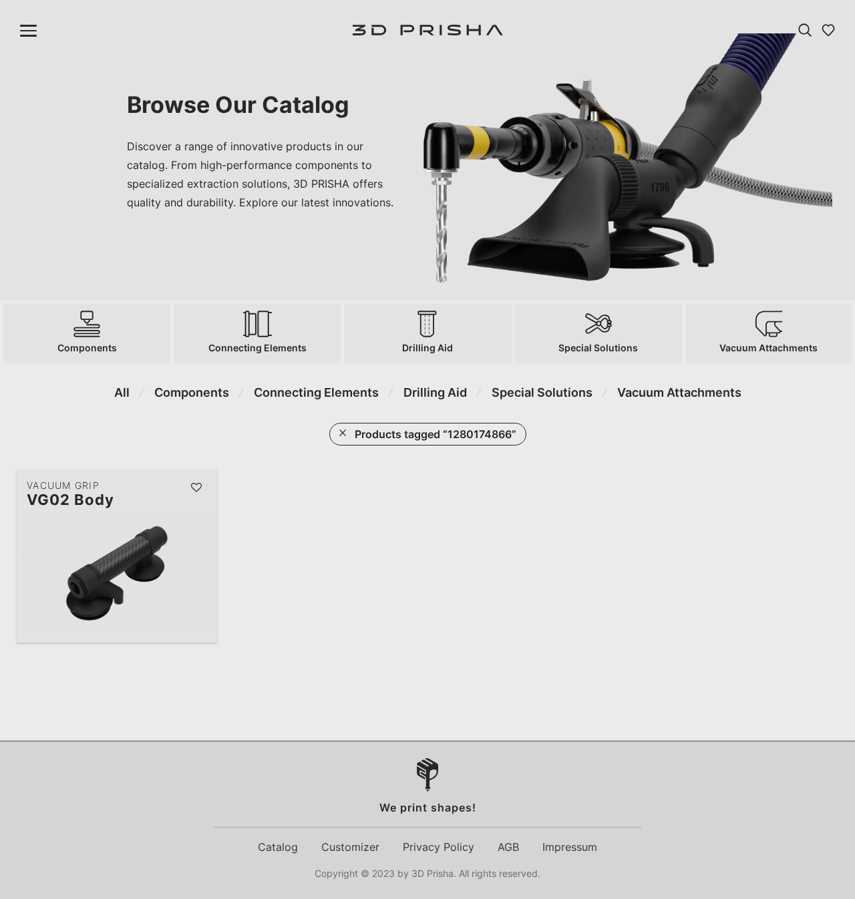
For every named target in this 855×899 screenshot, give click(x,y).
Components (191, 392)
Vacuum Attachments (679, 392)
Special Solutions (542, 392)
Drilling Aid (435, 392)
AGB (508, 847)
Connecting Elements (316, 392)
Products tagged (435, 434)
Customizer (350, 847)
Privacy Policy (438, 847)
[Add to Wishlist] (197, 488)
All (122, 392)
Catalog (278, 847)
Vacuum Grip (63, 485)
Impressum (569, 847)
